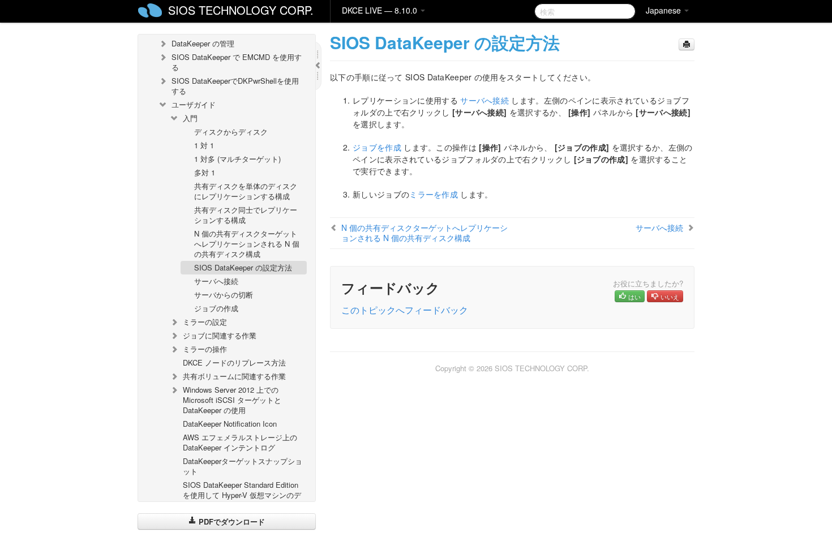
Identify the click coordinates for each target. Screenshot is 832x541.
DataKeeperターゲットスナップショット (242, 466)
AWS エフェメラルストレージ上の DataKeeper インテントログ (240, 442)
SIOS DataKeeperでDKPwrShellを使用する (235, 85)
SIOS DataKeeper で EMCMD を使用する (236, 61)
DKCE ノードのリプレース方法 (234, 362)
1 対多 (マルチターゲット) (237, 158)
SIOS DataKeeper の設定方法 (243, 267)
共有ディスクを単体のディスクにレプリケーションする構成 (245, 191)
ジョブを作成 (377, 147)
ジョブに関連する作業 (219, 335)
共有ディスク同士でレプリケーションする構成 (245, 214)
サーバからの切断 (223, 294)
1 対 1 (204, 145)
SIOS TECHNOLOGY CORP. (241, 10)
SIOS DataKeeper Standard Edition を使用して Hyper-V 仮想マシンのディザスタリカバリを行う (242, 494)
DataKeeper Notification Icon (230, 423)
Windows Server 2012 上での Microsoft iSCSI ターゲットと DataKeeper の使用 (232, 399)
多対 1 (204, 172)
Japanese (664, 10)
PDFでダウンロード (230, 521)
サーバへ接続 (216, 281)
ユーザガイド (193, 104)
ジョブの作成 (216, 308)
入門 (190, 118)
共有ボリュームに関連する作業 (234, 376)
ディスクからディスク (231, 131)
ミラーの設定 (205, 321)
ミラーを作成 (433, 194)
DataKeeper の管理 (202, 43)
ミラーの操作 (205, 349)
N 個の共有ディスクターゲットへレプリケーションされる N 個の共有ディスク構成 (246, 243)
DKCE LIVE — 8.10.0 (380, 10)
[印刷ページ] (686, 44)
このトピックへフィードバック (404, 309)
